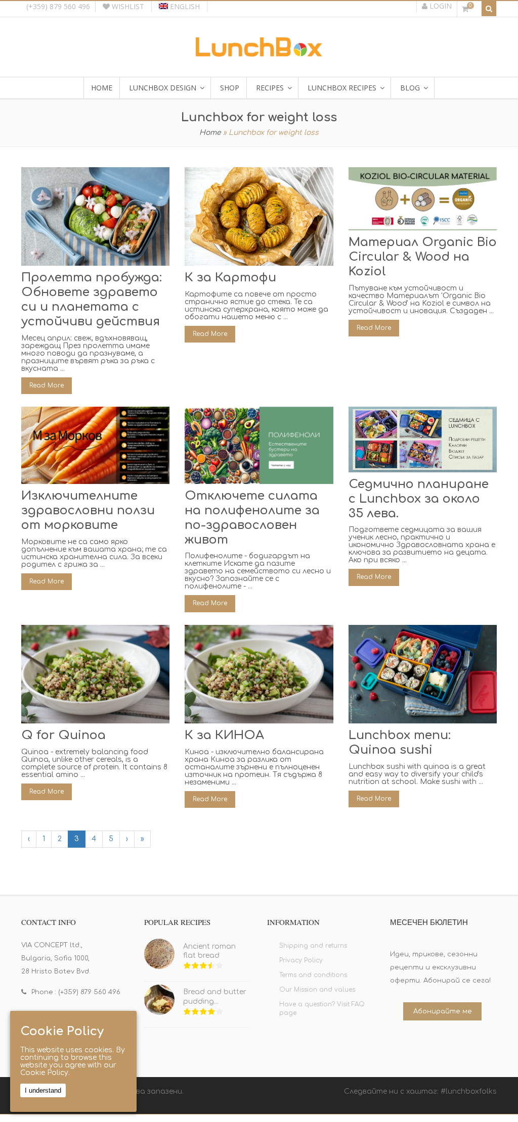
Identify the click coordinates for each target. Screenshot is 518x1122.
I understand (43, 1090)
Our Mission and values (317, 989)
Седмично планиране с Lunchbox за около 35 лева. (419, 498)
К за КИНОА (224, 735)
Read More (46, 385)
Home (210, 132)
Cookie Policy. (45, 1073)
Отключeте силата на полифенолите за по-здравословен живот (252, 517)
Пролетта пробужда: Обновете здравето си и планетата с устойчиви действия (91, 299)
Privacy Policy (301, 960)
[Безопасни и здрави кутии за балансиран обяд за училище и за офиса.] (259, 53)
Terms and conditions (313, 975)
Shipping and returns (313, 945)
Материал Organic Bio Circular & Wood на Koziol (423, 256)
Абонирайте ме (442, 1011)
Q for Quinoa (63, 735)
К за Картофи (230, 277)
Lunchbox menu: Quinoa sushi (400, 742)
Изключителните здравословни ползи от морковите (88, 510)
